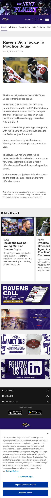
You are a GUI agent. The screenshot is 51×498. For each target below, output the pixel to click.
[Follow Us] (25, 369)
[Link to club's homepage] (5, 18)
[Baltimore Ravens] (25, 425)
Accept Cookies (25, 492)
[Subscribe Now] (25, 294)
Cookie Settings (25, 476)
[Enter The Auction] (25, 344)
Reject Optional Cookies (25, 484)
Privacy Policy (12, 471)
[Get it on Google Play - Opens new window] (35, 413)
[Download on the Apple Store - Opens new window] (15, 412)
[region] (25, 463)
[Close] (47, 433)
